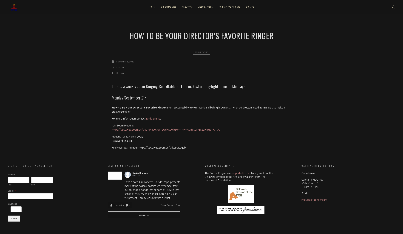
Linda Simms (153, 118)
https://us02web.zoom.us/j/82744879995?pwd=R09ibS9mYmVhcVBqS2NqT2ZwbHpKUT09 (166, 129)
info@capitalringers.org (314, 200)
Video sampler (205, 7)
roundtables (201, 52)
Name (12, 174)
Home (152, 7)
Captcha (13, 204)
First (9, 185)
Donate (250, 7)
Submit (13, 218)
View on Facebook (167, 205)
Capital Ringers (140, 173)
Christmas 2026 (168, 7)
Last (33, 185)
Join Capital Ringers (229, 7)
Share (178, 205)
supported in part (241, 173)
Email (12, 191)
